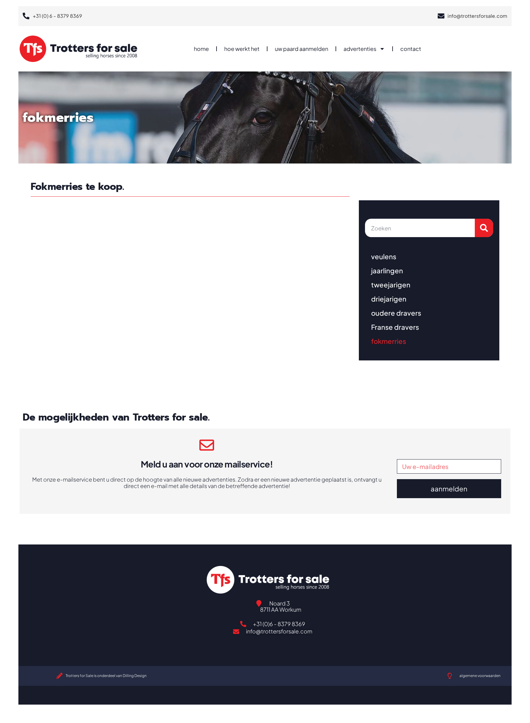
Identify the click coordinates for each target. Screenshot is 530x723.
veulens (383, 256)
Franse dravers (395, 327)
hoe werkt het (241, 48)
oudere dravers (396, 313)
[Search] (484, 228)
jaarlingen (387, 270)
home (201, 48)
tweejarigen (390, 284)
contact (410, 48)
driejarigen (388, 298)
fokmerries (388, 341)
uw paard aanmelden (301, 48)
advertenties (360, 48)
